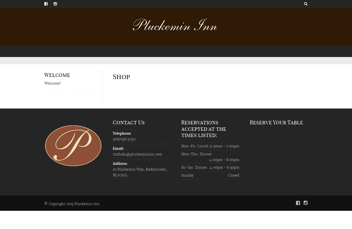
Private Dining (186, 51)
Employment (266, 51)
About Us (83, 51)
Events (164, 51)
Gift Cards (212, 51)
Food (100, 51)
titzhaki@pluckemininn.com (137, 154)
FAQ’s (287, 51)
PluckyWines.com (139, 51)
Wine (115, 51)
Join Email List (238, 51)
